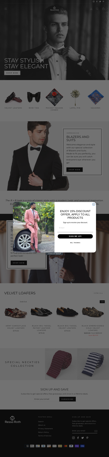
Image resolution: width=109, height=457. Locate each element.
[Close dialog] (93, 204)
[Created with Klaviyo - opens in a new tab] (54, 253)
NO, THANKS (75, 242)
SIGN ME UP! (75, 236)
